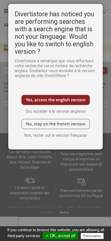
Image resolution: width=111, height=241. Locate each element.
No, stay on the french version (55, 124)
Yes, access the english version (55, 100)
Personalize (92, 236)
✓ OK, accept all (60, 236)
